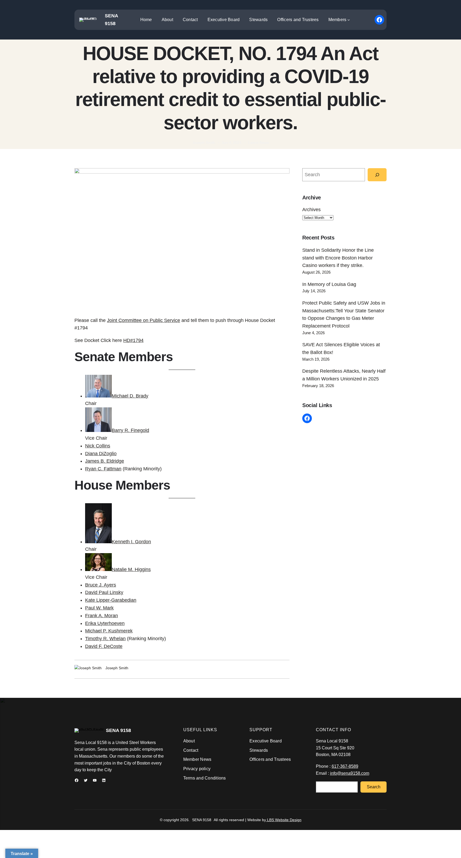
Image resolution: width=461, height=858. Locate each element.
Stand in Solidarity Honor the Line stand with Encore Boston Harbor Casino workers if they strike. (338, 257)
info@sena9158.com (349, 773)
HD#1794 (133, 340)
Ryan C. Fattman (103, 468)
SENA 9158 (118, 730)
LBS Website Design (283, 820)
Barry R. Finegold (130, 430)
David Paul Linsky (104, 592)
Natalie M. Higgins (131, 569)
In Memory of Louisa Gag (329, 284)
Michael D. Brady (130, 396)
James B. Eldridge (104, 461)
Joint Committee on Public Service (143, 320)
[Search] (377, 174)
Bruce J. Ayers (100, 585)
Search (373, 787)
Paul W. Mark (99, 608)
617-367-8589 (345, 766)
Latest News (258, 142)
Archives (311, 209)
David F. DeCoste (103, 646)
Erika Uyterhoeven (105, 623)
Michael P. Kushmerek (109, 630)
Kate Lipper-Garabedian (110, 600)
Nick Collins (97, 445)
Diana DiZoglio (101, 453)
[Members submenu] (348, 19)
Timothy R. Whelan (105, 638)
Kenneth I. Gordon (131, 541)
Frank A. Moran (101, 615)
